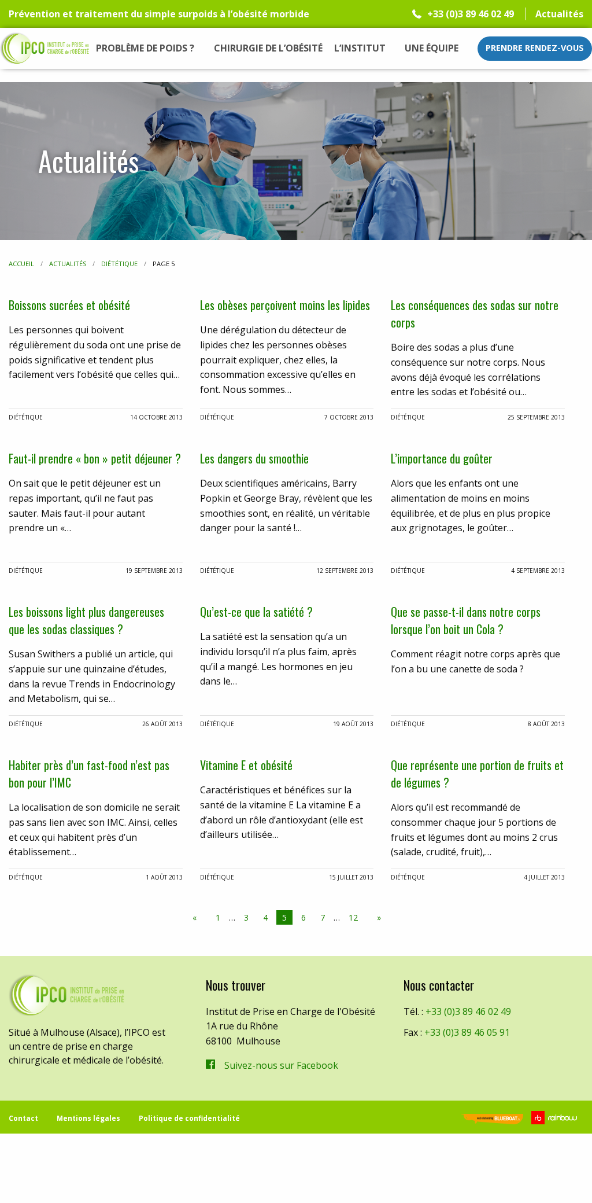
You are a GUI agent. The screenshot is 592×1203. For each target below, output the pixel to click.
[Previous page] (197, 918)
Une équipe (431, 48)
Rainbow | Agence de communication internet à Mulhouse (555, 1118)
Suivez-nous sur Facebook (281, 1065)
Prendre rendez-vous (535, 47)
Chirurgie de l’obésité (268, 48)
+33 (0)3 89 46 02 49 (470, 14)
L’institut (360, 48)
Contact (23, 1118)
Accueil (21, 263)
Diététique (119, 263)
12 (353, 917)
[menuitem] (145, 48)
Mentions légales (88, 1118)
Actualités (559, 14)
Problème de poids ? (145, 48)
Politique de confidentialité (189, 1118)
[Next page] (377, 918)
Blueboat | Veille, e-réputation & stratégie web (492, 1120)
